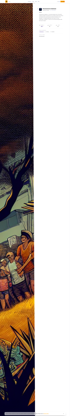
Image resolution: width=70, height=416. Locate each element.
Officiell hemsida (41, 36)
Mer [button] (38, 1)
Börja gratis (62, 1)
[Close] (63, 413)
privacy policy (46, 413)
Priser (33, 1)
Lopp (36, 1)
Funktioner (29, 1)
